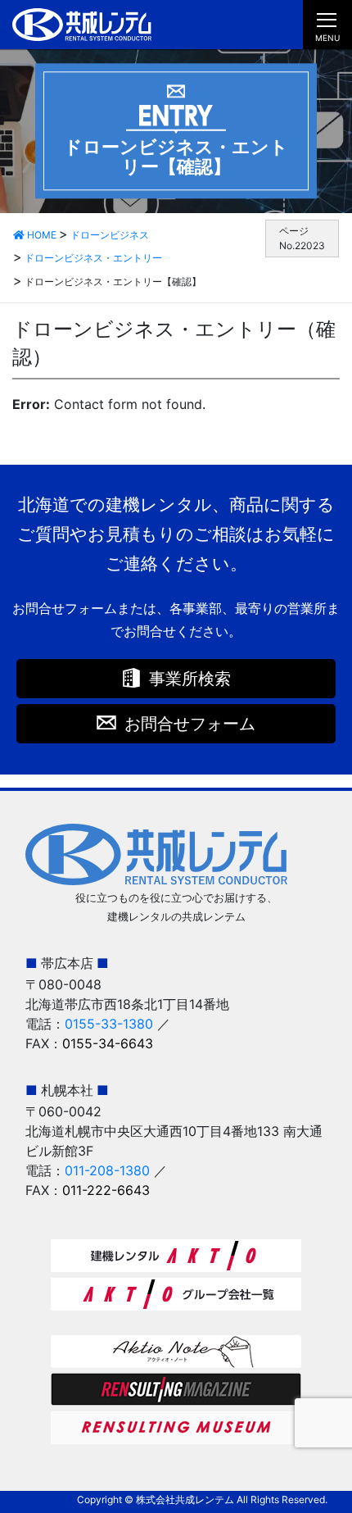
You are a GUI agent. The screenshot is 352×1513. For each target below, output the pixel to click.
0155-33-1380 (109, 1023)
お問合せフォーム (189, 724)
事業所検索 (190, 678)
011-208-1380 (107, 1170)
